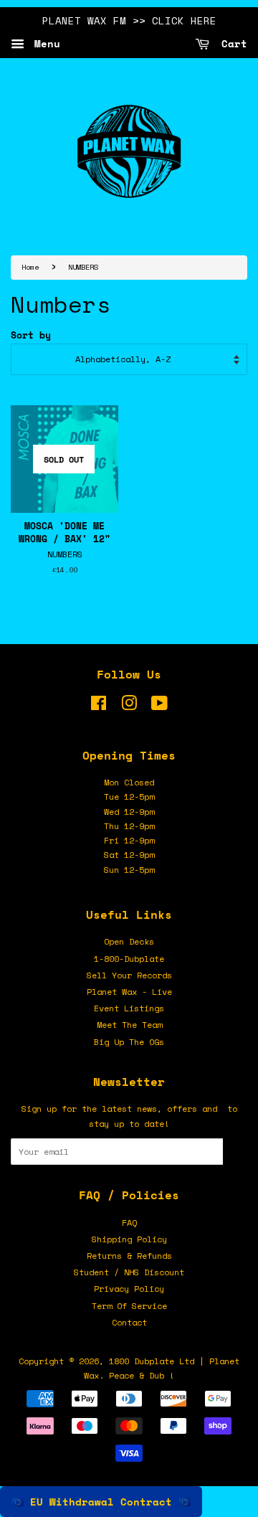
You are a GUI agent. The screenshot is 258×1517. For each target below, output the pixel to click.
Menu (44, 43)
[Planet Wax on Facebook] (98, 706)
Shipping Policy (129, 1239)
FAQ (129, 1222)
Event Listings (129, 1008)
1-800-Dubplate (129, 959)
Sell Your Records (129, 975)
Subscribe (235, 1151)
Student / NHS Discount (129, 1272)
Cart (231, 43)
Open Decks (129, 941)
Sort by (31, 335)
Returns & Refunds (129, 1255)
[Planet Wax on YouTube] (159, 706)
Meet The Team (129, 1025)
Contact (129, 1322)
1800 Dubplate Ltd (151, 1361)
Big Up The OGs (129, 1042)
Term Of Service (129, 1306)
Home (30, 267)
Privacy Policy (129, 1288)
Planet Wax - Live (129, 992)
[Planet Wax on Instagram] (129, 706)
